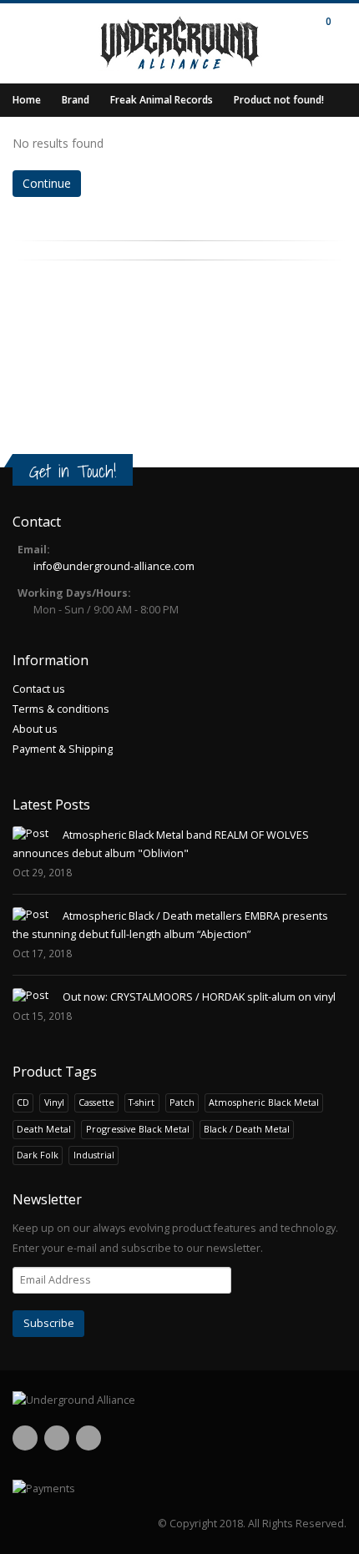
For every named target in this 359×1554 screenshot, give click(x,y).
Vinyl (54, 1102)
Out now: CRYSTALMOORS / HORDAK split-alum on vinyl (199, 997)
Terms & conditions (61, 709)
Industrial (93, 1154)
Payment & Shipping (63, 749)
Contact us (39, 689)
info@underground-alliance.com (114, 566)
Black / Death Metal (247, 1129)
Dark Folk (37, 1154)
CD (23, 1102)
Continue (47, 183)
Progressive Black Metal (138, 1129)
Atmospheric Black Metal (264, 1102)
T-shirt (141, 1102)
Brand (75, 100)
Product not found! (279, 100)
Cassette (96, 1102)
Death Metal (44, 1129)
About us (35, 729)
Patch (182, 1102)
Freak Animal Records (161, 100)
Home (27, 100)
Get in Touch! (72, 471)
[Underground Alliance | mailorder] (179, 1400)
